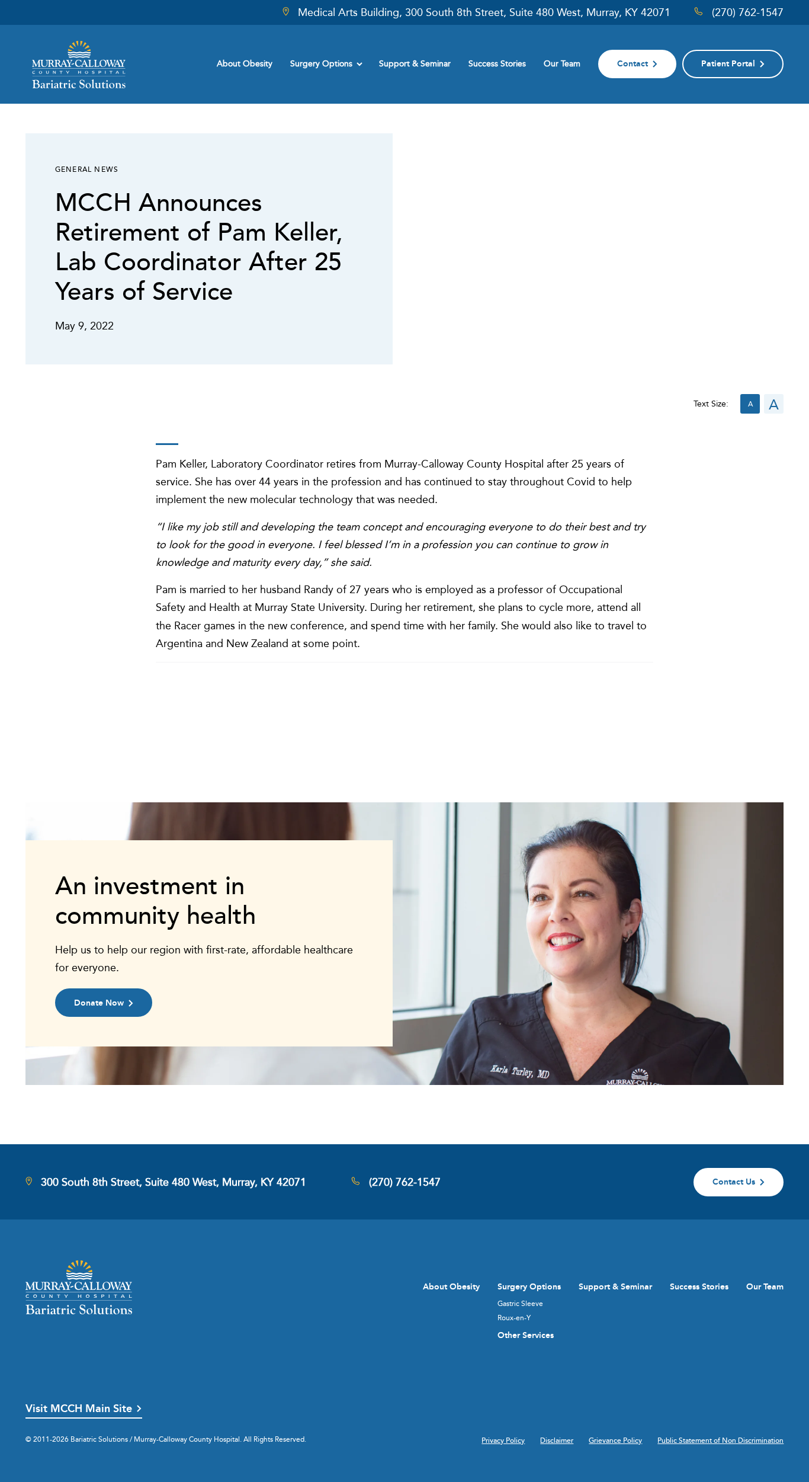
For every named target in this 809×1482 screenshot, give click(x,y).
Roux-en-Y (514, 1318)
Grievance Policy (615, 1440)
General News (86, 169)
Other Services (525, 1335)
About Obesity (244, 63)
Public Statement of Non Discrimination (720, 1440)
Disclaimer (556, 1440)
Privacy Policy (503, 1440)
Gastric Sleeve (520, 1303)
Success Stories (497, 63)
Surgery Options (321, 63)
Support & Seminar (415, 63)
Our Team (562, 63)
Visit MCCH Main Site (78, 1409)
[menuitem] (244, 64)
